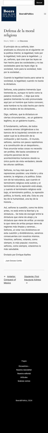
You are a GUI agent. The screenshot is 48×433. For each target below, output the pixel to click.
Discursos (24, 41)
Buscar (39, 2)
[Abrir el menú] (45, 13)
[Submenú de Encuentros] (28, 366)
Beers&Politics (26, 14)
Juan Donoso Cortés (14, 261)
